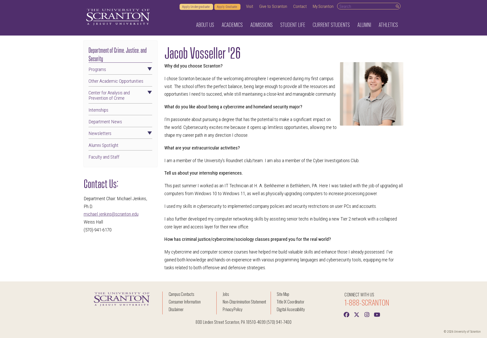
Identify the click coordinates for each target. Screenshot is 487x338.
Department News (105, 121)
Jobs (226, 294)
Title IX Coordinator (290, 301)
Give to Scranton (273, 6)
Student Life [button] (292, 24)
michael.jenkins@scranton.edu (111, 214)
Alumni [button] (364, 24)
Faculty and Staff (104, 157)
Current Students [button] (331, 24)
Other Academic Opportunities (116, 81)
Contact (300, 6)
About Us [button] (205, 24)
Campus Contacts (181, 294)
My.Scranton (323, 6)
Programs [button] (97, 69)
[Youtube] (377, 314)
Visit (249, 6)
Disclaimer (176, 309)
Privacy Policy (232, 309)
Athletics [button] (388, 24)
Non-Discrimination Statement (244, 301)
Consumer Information (185, 301)
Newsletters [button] (100, 133)
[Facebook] (346, 314)
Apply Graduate (227, 7)
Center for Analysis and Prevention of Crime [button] (109, 95)
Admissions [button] (261, 24)
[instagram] (367, 314)
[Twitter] (357, 314)
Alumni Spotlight (103, 145)
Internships (98, 110)
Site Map (283, 294)
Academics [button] (232, 24)
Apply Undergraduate (196, 7)
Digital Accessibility (291, 309)
